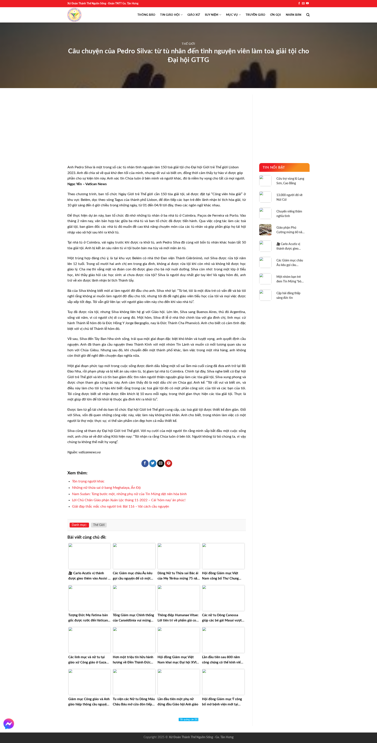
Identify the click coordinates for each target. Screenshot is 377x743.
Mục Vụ (232, 15)
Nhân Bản (294, 15)
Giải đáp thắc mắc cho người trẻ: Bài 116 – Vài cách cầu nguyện (120, 506)
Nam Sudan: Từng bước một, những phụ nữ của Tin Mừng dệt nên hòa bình (129, 494)
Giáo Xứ (193, 15)
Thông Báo (146, 15)
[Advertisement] (156, 132)
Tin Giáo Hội (170, 15)
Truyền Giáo (255, 15)
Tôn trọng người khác (88, 481)
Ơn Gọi (275, 15)
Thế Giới (188, 44)
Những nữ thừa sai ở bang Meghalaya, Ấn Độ (106, 487)
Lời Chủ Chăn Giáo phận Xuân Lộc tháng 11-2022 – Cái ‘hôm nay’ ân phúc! (128, 500)
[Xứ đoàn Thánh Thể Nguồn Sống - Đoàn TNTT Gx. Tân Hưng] (74, 15)
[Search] (308, 15)
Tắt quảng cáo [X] (188, 719)
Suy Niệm (211, 15)
